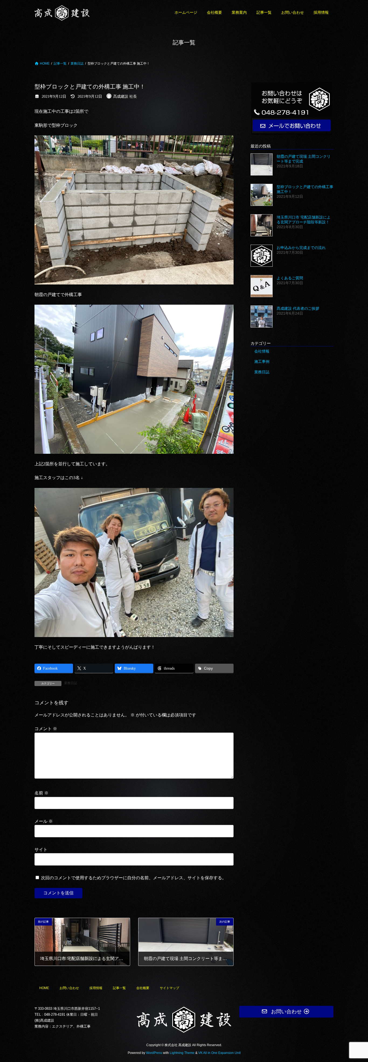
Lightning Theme (182, 1053)
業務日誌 (70, 683)
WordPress (154, 1053)
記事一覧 (119, 988)
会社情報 (261, 351)
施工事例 (261, 361)
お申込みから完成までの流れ (301, 247)
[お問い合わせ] (292, 109)
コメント (45, 728)
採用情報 (95, 988)
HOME (44, 988)
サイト (40, 849)
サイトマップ (169, 988)
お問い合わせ (69, 988)
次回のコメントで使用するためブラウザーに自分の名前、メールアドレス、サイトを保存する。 (133, 877)
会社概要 (142, 988)
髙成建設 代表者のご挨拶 (298, 308)
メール (43, 821)
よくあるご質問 (290, 278)
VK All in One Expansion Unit (219, 1053)
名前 (41, 793)
